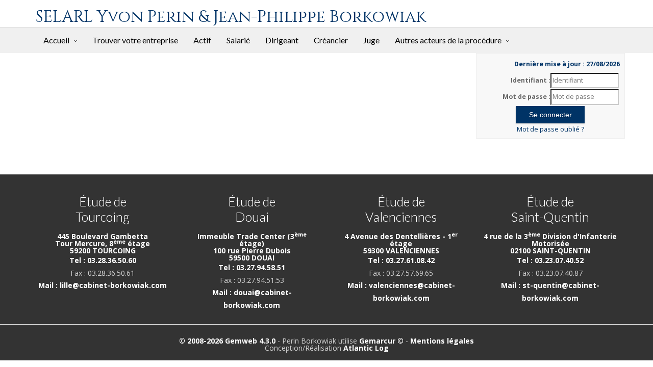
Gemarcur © (381, 341)
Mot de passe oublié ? (550, 129)
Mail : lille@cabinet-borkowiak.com (102, 285)
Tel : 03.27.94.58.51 (251, 267)
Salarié (238, 40)
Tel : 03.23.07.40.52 (550, 260)
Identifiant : (530, 80)
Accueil (56, 40)
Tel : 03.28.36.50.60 (102, 260)
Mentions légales (442, 341)
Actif (202, 40)
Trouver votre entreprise (135, 40)
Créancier (331, 40)
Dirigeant (281, 40)
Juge (371, 40)
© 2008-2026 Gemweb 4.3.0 (227, 341)
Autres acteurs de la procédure (448, 40)
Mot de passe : (526, 96)
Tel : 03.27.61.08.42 (401, 260)
